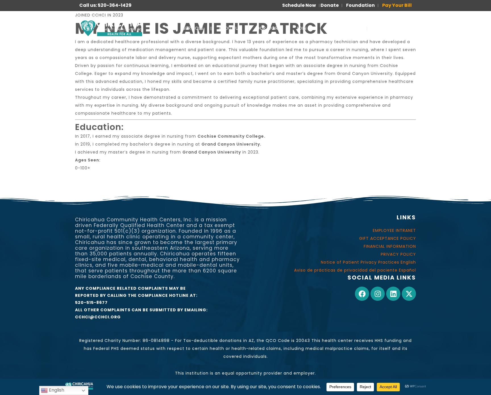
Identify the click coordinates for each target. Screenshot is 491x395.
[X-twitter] (409, 294)
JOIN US (304, 28)
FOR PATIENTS (343, 28)
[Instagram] (378, 294)
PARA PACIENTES (393, 28)
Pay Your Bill (397, 5)
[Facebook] (362, 294)
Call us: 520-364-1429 (105, 5)
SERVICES (193, 28)
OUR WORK (268, 28)
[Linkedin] (393, 294)
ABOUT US (230, 28)
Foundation (360, 5)
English (56, 390)
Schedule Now (299, 5)
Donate (330, 5)
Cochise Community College (230, 136)
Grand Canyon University (230, 144)
